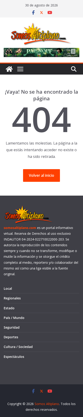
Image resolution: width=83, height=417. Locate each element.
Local (8, 288)
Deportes (11, 337)
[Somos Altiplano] (9, 69)
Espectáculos (14, 356)
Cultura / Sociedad (18, 347)
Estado (9, 308)
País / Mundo (14, 318)
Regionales (12, 298)
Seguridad (12, 327)
